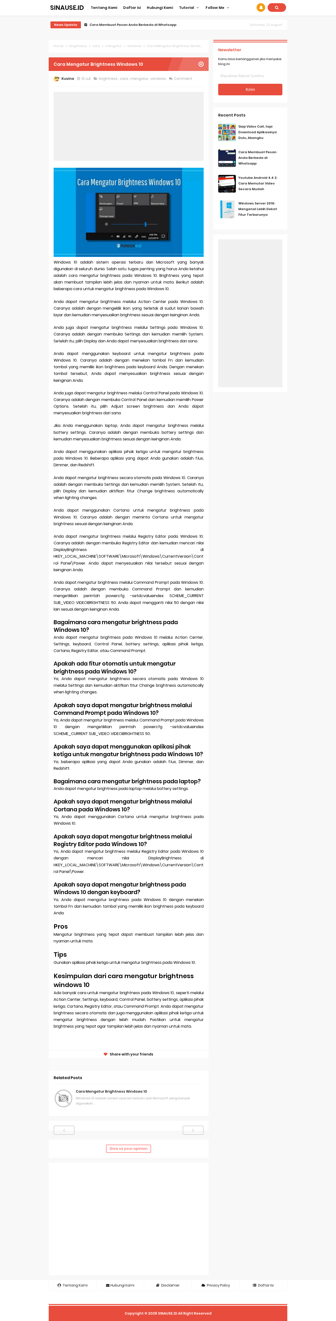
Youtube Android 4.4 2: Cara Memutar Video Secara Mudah (141, 24)
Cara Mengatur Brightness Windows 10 (111, 1091)
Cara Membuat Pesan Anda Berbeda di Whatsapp (257, 158)
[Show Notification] (261, 7)
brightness (108, 78)
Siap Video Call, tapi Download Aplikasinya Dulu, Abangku (257, 132)
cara (124, 78)
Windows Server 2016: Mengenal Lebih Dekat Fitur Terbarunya (257, 209)
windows (159, 78)
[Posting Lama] (193, 1130)
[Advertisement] (129, 126)
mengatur (139, 78)
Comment (183, 78)
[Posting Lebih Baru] (64, 1130)
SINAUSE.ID (167, 1313)
